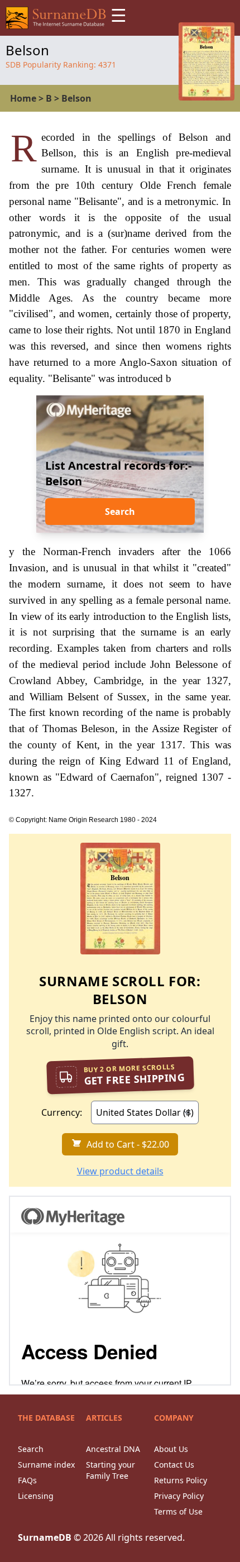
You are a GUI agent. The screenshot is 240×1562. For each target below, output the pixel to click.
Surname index (46, 1464)
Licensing (36, 1496)
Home (23, 98)
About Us (171, 1449)
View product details (120, 1171)
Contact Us (174, 1464)
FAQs (27, 1480)
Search (120, 511)
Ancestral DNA (113, 1449)
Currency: (61, 1112)
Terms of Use (178, 1511)
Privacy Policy (179, 1496)
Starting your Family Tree (110, 1470)
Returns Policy (180, 1480)
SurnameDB (44, 1537)
